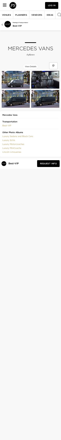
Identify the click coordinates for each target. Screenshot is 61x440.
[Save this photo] (26, 74)
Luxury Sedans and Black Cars (17, 136)
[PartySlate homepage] (12, 5)
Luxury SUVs (8, 140)
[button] (6, 125)
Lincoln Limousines (11, 152)
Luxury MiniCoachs (11, 148)
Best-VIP (17, 26)
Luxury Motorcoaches (13, 144)
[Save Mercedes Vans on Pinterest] (53, 65)
